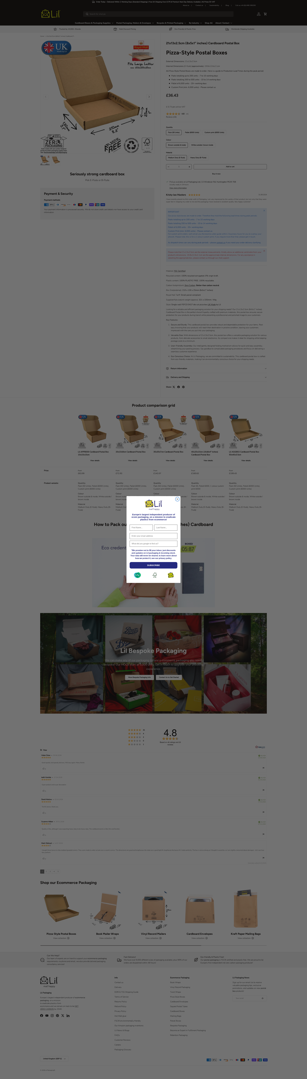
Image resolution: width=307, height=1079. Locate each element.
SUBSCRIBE (153, 565)
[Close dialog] (177, 499)
